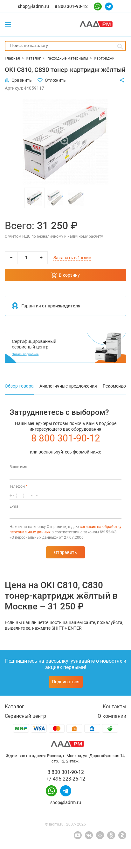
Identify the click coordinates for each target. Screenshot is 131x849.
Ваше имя (18, 467)
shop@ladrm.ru (33, 6)
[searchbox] (65, 45)
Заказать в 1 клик (72, 257)
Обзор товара (19, 386)
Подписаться (65, 681)
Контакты (114, 707)
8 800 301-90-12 (71, 6)
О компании (112, 716)
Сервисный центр (25, 716)
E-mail (15, 506)
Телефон (18, 486)
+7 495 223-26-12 (65, 779)
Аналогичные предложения (68, 386)
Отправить (65, 552)
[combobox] (65, 46)
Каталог (14, 707)
